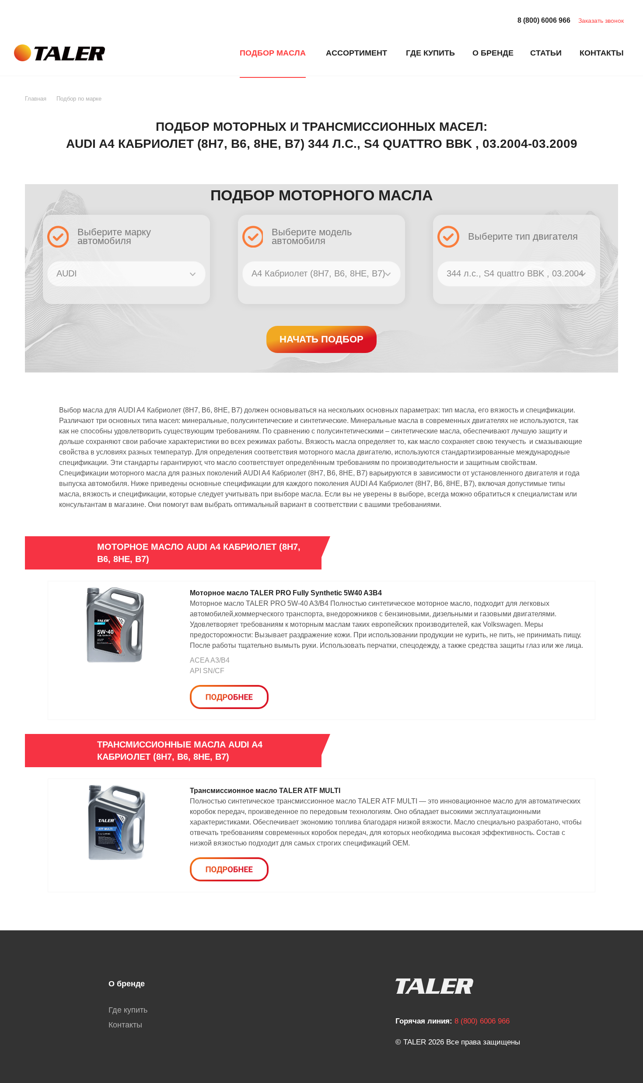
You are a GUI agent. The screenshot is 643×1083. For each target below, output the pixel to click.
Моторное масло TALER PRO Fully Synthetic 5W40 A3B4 (286, 593)
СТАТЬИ (546, 53)
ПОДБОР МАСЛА (273, 53)
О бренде (126, 983)
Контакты (125, 1024)
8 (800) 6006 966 (543, 20)
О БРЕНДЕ (493, 53)
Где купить (127, 1010)
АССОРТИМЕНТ (356, 53)
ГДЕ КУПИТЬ (430, 53)
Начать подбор (321, 339)
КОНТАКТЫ (602, 53)
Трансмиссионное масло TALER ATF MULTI (265, 790)
